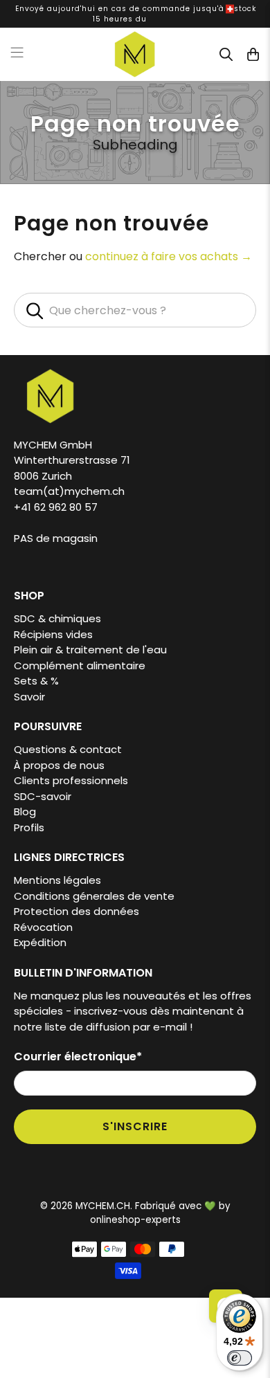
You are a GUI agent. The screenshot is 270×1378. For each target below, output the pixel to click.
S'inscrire (135, 1126)
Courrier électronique (78, 1056)
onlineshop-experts (135, 1219)
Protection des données (76, 911)
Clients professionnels (71, 780)
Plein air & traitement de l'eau (90, 649)
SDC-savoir (42, 796)
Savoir (29, 696)
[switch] (239, 1358)
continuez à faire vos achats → (168, 256)
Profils (29, 827)
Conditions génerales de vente (94, 896)
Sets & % (36, 680)
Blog (25, 811)
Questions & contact (68, 749)
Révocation (43, 927)
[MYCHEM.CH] (135, 54)
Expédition (40, 942)
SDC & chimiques (57, 618)
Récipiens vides (53, 634)
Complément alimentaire (79, 665)
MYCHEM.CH (102, 1206)
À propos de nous (59, 765)
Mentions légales (57, 880)
